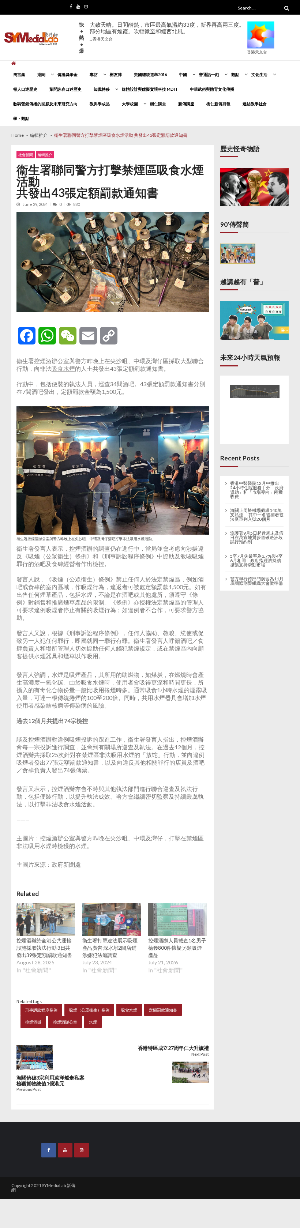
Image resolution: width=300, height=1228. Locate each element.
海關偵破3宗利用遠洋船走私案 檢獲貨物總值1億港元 (50, 1080)
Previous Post (28, 1090)
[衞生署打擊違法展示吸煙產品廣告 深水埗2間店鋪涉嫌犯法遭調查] (111, 920)
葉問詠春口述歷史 (65, 89)
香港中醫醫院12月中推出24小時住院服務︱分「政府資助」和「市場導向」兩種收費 (257, 488)
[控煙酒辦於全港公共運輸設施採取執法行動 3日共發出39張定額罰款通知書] (45, 920)
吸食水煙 (63, 368)
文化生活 (259, 74)
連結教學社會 (255, 103)
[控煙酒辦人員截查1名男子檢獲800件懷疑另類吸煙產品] (177, 920)
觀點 (235, 74)
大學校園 (130, 103)
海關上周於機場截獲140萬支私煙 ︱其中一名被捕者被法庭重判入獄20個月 (257, 513)
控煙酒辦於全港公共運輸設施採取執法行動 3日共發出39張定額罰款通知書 (44, 947)
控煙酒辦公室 (65, 1022)
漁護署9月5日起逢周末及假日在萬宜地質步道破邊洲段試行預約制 (257, 535)
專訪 (94, 74)
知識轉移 (102, 89)
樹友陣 (116, 74)
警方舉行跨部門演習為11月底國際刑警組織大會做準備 (257, 579)
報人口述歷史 (25, 89)
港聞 (41, 74)
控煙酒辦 (33, 1022)
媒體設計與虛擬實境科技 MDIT (150, 89)
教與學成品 (100, 103)
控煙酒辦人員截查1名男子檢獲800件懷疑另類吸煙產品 (177, 947)
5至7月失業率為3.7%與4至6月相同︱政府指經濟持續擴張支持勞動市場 (256, 558)
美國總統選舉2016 (150, 74)
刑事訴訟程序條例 (41, 1009)
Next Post (200, 1054)
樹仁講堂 (158, 103)
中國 (183, 74)
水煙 (93, 1022)
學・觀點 (21, 118)
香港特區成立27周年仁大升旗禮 (173, 1048)
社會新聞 (25, 154)
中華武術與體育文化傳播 (212, 89)
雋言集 (19, 74)
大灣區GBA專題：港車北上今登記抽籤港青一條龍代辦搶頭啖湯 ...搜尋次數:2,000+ (167, 34)
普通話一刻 (209, 74)
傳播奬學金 (67, 74)
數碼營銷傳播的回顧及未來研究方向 (45, 103)
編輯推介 (45, 154)
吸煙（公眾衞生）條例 (89, 1009)
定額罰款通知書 (163, 1009)
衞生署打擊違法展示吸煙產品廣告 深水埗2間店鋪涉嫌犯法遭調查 (110, 947)
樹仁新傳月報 (218, 103)
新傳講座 (186, 103)
